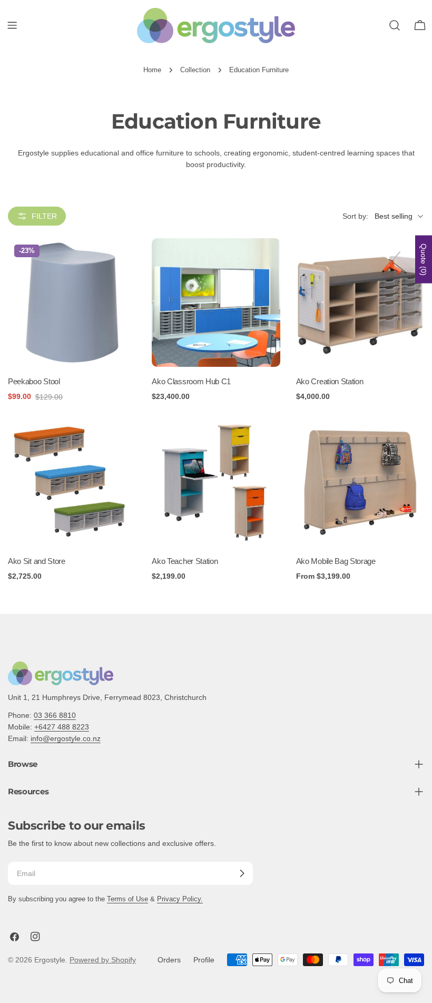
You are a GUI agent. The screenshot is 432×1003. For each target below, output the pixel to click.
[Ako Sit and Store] (72, 482)
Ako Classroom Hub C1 (191, 381)
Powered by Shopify (103, 960)
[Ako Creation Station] (360, 302)
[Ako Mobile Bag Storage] (360, 482)
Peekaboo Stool (34, 381)
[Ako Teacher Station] (216, 482)
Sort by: (355, 216)
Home (152, 70)
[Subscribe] (242, 873)
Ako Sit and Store (36, 561)
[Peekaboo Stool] (72, 302)
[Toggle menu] (12, 25)
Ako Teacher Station (185, 561)
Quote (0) (423, 259)
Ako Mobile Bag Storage (336, 561)
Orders (169, 960)
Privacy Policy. (180, 899)
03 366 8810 (55, 715)
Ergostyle (49, 960)
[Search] (394, 25)
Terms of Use (127, 899)
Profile (203, 960)
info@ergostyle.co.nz (66, 738)
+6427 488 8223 (61, 727)
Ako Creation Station (330, 381)
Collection (195, 70)
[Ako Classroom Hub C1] (216, 302)
